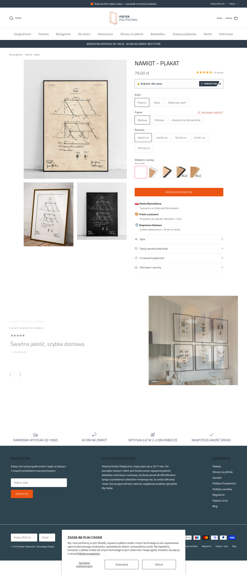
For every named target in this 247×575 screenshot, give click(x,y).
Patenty (43, 34)
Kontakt (217, 478)
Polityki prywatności (88, 553)
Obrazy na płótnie (131, 34)
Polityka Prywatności (224, 483)
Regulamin (218, 495)
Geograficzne (22, 34)
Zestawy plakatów (185, 34)
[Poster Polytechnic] (124, 18)
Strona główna (15, 54)
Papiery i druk (220, 500)
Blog (215, 506)
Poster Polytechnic (26, 546)
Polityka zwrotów (222, 489)
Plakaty (216, 466)
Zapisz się (22, 494)
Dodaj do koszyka (178, 192)
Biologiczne (63, 34)
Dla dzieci (84, 34)
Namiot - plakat (32, 54)
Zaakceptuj (121, 564)
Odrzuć (159, 564)
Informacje (226, 34)
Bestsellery (158, 34)
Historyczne (105, 34)
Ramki (208, 34)
